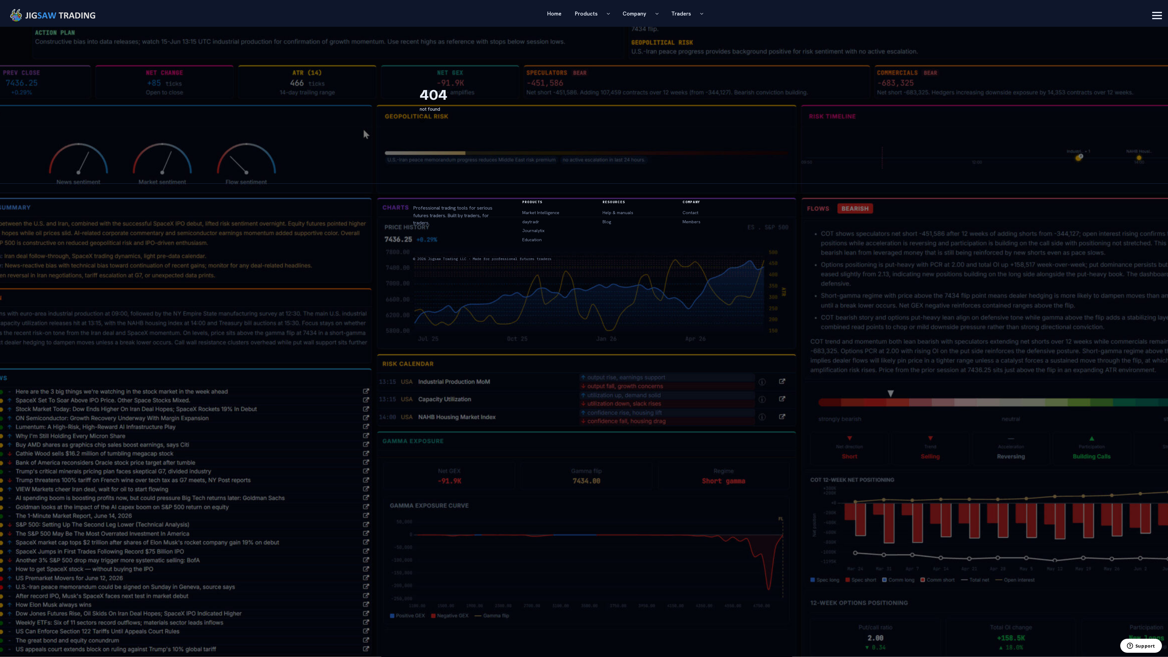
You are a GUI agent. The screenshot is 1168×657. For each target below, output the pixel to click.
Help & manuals (618, 212)
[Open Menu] (1157, 15)
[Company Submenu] (659, 13)
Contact (690, 212)
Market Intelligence (540, 212)
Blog (607, 221)
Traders (681, 13)
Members (691, 221)
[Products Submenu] (610, 13)
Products (586, 13)
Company (634, 13)
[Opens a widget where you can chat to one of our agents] (1141, 646)
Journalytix (533, 230)
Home (554, 13)
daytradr (530, 221)
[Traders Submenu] (703, 13)
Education (532, 239)
